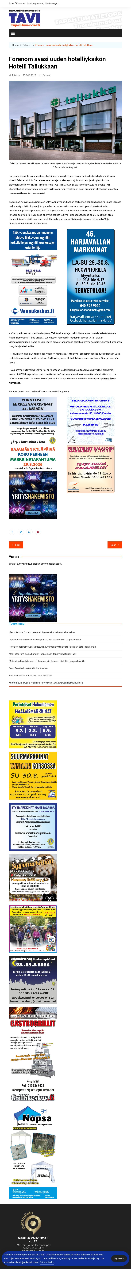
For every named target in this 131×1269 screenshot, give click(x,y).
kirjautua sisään (31, 563)
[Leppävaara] (33, 928)
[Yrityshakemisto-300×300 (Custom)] (33, 495)
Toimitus (16, 75)
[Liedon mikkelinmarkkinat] (33, 420)
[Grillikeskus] (33, 1055)
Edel (17, 545)
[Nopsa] (33, 1150)
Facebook (12, 532)
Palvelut (46, 75)
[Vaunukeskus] (33, 276)
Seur (113, 545)
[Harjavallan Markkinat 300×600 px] (91, 276)
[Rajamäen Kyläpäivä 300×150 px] (33, 458)
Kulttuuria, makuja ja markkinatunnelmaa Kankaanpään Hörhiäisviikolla (46, 682)
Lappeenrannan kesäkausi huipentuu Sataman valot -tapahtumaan (45, 639)
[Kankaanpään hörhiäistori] (33, 979)
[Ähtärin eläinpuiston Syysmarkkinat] (33, 877)
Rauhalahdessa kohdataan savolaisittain (30, 675)
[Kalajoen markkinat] (91, 469)
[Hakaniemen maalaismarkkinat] (33, 724)
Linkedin (29, 532)
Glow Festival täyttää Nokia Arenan (28, 668)
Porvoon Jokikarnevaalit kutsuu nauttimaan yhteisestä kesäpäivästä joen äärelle (52, 646)
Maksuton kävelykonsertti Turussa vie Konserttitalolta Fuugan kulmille (47, 661)
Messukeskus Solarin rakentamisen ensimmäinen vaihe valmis (42, 632)
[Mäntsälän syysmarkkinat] (33, 826)
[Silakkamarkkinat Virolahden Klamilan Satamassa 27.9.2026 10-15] (91, 420)
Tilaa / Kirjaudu (17, 3)
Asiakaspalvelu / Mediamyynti (43, 3)
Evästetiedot (47, 1262)
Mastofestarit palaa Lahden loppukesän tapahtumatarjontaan (42, 654)
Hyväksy (119, 1258)
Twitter (21, 532)
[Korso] (33, 775)
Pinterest (38, 532)
